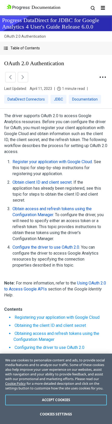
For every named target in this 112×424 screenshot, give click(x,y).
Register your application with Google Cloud (52, 161)
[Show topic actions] (102, 77)
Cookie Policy (15, 383)
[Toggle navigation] (103, 7)
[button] (56, 48)
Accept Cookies (56, 400)
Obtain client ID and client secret (42, 182)
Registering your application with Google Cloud (57, 317)
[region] (56, 389)
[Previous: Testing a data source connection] (10, 77)
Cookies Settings (56, 414)
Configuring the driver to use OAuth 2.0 (49, 347)
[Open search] (92, 7)
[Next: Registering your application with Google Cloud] (23, 77)
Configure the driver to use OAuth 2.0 (46, 247)
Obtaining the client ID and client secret (50, 325)
